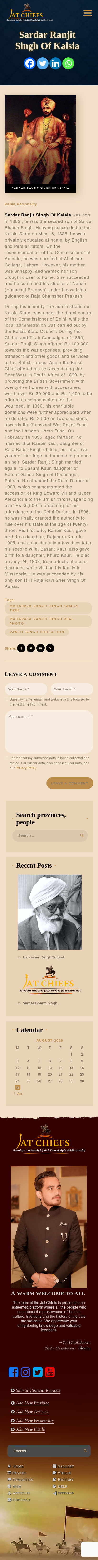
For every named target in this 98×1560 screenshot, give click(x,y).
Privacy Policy (26, 767)
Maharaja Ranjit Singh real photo (42, 621)
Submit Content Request (37, 1391)
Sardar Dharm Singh (40, 1003)
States (19, 1473)
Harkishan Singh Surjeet (43, 957)
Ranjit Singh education (37, 632)
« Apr (18, 1093)
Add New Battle (30, 1430)
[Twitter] (43, 63)
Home (18, 1466)
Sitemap (66, 1493)
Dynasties (22, 1479)
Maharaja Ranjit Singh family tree (44, 608)
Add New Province (32, 1403)
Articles (21, 1493)
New (16, 1486)
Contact (21, 1500)
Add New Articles (31, 1412)
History (66, 1479)
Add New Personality (34, 1421)
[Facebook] (30, 63)
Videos (64, 1473)
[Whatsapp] (68, 63)
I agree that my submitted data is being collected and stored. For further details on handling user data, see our (49, 762)
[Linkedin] (55, 63)
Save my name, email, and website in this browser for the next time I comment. (50, 702)
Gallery (66, 1466)
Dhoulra (84, 1348)
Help (62, 1486)
